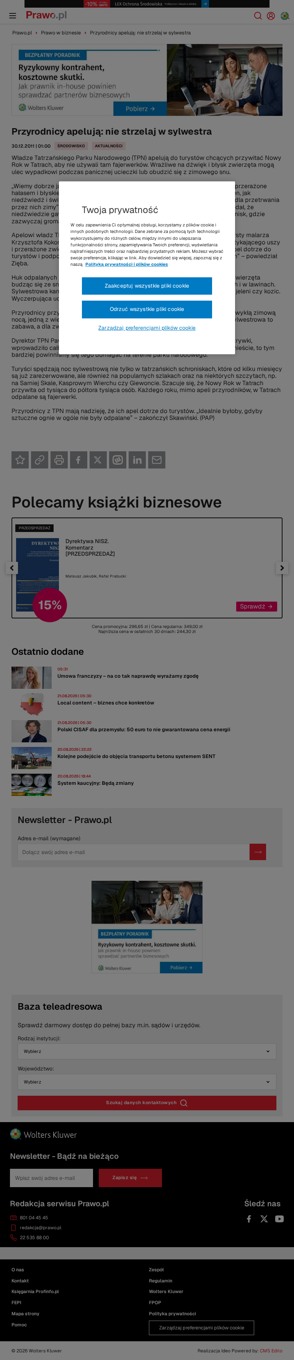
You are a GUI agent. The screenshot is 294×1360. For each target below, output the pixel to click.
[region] (147, 268)
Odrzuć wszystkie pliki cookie (147, 309)
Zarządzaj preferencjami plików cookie (147, 327)
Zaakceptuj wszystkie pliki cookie (147, 285)
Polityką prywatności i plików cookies (126, 264)
